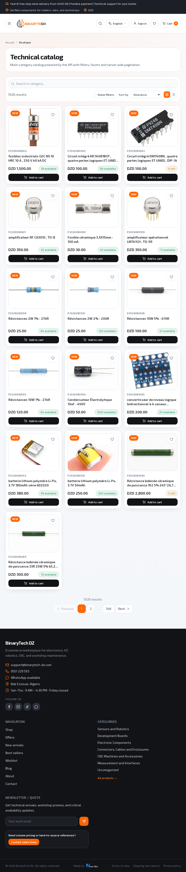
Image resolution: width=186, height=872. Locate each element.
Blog (8, 768)
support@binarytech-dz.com (31, 665)
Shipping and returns (146, 865)
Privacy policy (172, 865)
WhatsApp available (25, 677)
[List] (173, 94)
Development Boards (113, 736)
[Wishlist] (154, 23)
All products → (107, 777)
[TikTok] (27, 706)
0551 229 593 (20, 671)
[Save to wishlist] (53, 115)
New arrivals (14, 745)
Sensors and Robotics (113, 729)
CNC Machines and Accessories (120, 756)
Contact (11, 784)
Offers (10, 737)
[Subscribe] (83, 821)
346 (108, 609)
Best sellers (14, 753)
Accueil (10, 42)
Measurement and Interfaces (119, 763)
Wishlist (11, 760)
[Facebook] (9, 706)
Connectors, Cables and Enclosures (123, 749)
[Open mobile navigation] (9, 23)
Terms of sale (121, 865)
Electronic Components (114, 742)
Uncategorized (108, 770)
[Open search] (100, 23)
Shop (9, 729)
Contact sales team (24, 842)
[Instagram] (18, 706)
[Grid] (167, 94)
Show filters (106, 94)
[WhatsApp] (36, 706)
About (9, 776)
